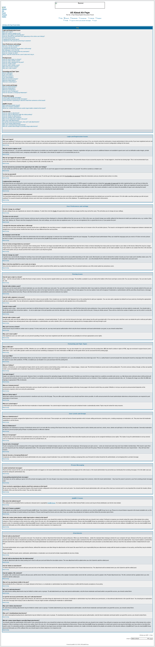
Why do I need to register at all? (12, 33)
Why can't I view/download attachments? (14, 125)
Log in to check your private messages (81, 20)
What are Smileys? (8, 76)
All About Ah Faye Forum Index (11, 25)
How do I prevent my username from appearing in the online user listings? (24, 36)
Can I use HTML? (8, 74)
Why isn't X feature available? (11, 106)
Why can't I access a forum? (10, 66)
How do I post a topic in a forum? (12, 59)
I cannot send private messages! (12, 97)
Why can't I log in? (8, 32)
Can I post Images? (8, 77)
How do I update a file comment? (12, 117)
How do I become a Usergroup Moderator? (15, 92)
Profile (66, 20)
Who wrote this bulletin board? (11, 105)
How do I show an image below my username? (16, 51)
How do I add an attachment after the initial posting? (17, 114)
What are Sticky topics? (9, 80)
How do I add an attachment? (11, 113)
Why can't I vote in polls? (10, 68)
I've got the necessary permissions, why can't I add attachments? (21, 122)
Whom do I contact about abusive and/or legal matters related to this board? (24, 108)
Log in (95, 20)
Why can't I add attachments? (11, 120)
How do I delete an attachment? (12, 116)
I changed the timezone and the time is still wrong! (17, 48)
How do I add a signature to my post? (13, 62)
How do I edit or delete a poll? (11, 65)
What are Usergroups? (9, 89)
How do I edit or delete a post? (11, 61)
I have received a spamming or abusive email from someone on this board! (24, 100)
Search (67, 18)
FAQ (61, 18)
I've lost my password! (9, 38)
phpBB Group (51, 503)
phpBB (72, 644)
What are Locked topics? (10, 82)
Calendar (92, 18)
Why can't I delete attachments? (12, 123)
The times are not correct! (10, 47)
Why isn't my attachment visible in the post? (15, 119)
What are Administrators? (10, 86)
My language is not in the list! (11, 50)
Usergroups (83, 18)
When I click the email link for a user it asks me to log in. (18, 54)
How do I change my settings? (11, 45)
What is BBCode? (8, 73)
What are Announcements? (10, 79)
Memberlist (75, 18)
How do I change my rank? (10, 53)
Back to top (6, 145)
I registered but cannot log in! (11, 39)
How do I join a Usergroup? (10, 91)
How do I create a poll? (9, 63)
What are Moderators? (9, 88)
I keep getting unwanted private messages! (15, 99)
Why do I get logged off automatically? (13, 35)
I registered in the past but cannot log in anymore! (17, 41)
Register (99, 18)
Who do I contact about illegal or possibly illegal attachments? (20, 126)
